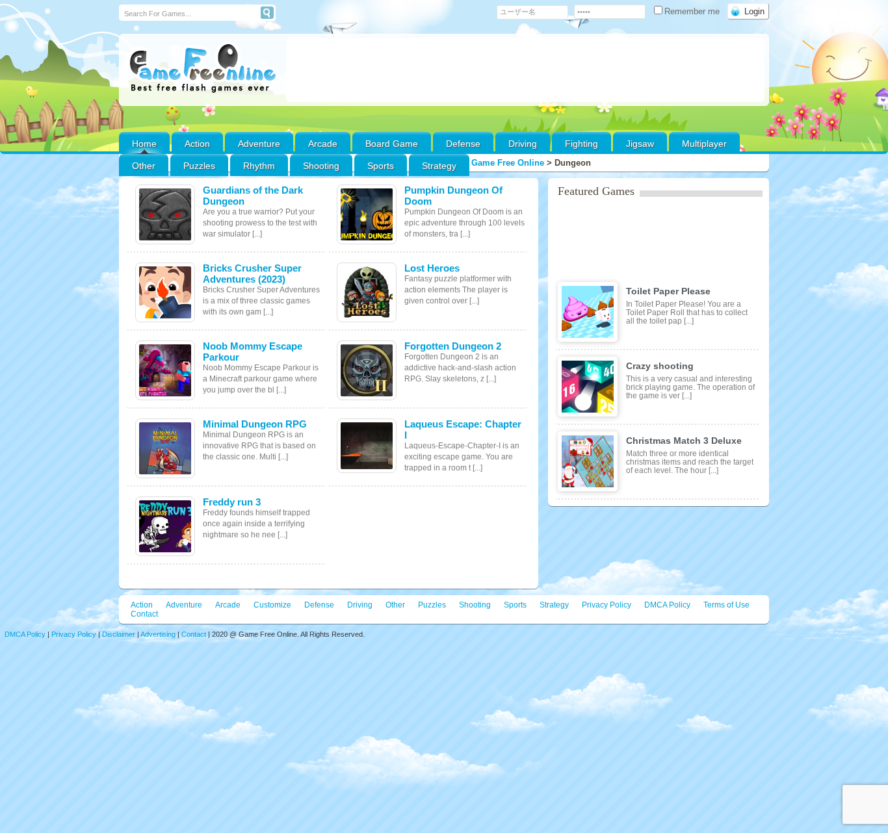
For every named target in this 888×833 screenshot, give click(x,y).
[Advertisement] (525, 70)
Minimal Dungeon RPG (255, 423)
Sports (380, 165)
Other (395, 604)
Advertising (158, 634)
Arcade (322, 143)
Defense (463, 143)
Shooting (321, 165)
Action (197, 143)
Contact (144, 614)
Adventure (259, 143)
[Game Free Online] (202, 68)
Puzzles (199, 165)
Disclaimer (118, 634)
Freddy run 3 (232, 501)
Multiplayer (704, 143)
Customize (272, 604)
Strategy (439, 165)
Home (144, 143)
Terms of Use (726, 604)
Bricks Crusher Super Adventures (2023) (252, 274)
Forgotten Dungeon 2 (452, 346)
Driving (522, 143)
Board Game (391, 143)
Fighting (581, 143)
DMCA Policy (667, 604)
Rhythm (259, 165)
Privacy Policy (606, 604)
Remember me (693, 11)
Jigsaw (640, 143)
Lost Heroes (432, 268)
